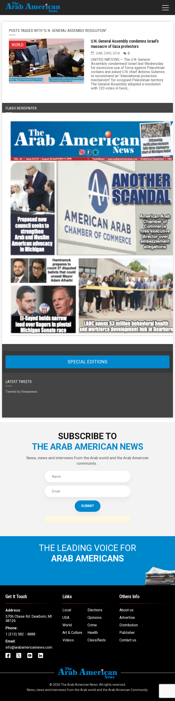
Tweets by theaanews (21, 391)
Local (66, 610)
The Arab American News (79, 684)
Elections (95, 610)
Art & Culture (72, 632)
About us (126, 610)
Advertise (127, 617)
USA (65, 617)
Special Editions (87, 362)
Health (93, 632)
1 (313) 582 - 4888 (20, 634)
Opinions (95, 617)
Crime (92, 625)
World (67, 625)
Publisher (127, 632)
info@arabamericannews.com (28, 647)
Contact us (127, 640)
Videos (68, 640)
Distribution (128, 625)
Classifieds (97, 640)
